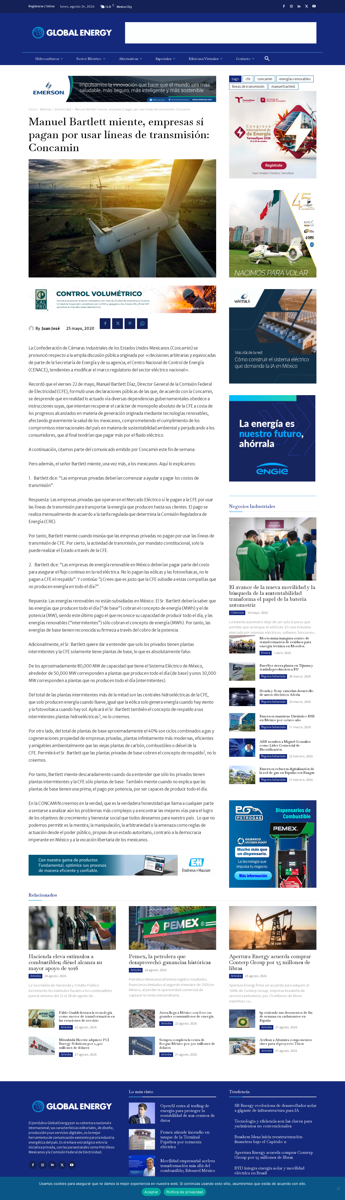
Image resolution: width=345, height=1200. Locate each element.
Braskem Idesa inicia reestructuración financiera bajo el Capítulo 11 (268, 1139)
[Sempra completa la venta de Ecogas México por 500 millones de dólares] (142, 1046)
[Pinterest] (130, 323)
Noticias (45, 109)
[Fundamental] (220, 32)
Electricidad (63, 109)
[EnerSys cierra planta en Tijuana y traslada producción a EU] (242, 671)
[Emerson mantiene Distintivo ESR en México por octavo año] (242, 722)
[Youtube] (314, 6)
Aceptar (151, 1192)
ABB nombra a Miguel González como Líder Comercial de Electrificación (285, 745)
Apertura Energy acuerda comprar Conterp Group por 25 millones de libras (270, 962)
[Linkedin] (298, 6)
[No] (338, 1188)
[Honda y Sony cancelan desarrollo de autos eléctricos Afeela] (242, 697)
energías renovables (295, 79)
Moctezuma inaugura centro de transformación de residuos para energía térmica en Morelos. (285, 642)
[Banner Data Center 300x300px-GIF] (272, 382)
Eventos (265, 653)
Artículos (35, 976)
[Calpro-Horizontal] (122, 317)
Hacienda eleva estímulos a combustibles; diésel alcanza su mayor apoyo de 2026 (65, 962)
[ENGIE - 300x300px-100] (272, 480)
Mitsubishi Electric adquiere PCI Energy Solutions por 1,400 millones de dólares (84, 1044)
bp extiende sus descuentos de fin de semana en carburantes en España (286, 1016)
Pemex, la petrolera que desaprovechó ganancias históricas (170, 959)
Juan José (51, 328)
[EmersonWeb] (122, 106)
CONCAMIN (264, 79)
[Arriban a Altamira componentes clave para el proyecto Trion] (242, 1046)
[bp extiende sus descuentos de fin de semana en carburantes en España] (242, 1018)
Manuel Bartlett (283, 86)
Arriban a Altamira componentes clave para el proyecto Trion (286, 1042)
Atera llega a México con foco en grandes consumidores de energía (186, 1014)
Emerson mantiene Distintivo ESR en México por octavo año (287, 718)
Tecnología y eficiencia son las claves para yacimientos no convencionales (273, 1123)
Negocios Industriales (273, 676)
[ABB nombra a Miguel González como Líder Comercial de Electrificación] (242, 747)
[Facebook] (283, 6)
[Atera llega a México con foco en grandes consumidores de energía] (142, 1018)
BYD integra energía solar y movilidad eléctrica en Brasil (269, 1170)
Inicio (32, 109)
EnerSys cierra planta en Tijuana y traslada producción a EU (286, 667)
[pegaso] (272, 276)
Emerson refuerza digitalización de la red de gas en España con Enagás (287, 771)
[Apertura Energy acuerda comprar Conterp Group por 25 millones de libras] (272, 928)
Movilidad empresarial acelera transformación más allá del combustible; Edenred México (187, 1165)
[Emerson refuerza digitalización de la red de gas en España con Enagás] (242, 775)
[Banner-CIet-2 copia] (272, 176)
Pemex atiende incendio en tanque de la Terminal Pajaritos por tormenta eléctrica (184, 1139)
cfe (248, 79)
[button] (267, 59)
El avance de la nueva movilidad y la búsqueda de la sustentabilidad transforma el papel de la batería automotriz (272, 596)
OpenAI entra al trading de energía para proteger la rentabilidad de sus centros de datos (187, 1113)
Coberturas (237, 612)
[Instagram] (291, 6)
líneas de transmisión (248, 86)
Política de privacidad (184, 1192)
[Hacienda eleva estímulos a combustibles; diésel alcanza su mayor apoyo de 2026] (72, 928)
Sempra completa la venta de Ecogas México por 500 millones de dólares (187, 1044)
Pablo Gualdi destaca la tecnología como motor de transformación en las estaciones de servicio (87, 1016)
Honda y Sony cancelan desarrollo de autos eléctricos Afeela (286, 693)
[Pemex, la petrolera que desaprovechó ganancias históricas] (172, 928)
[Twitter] (306, 6)
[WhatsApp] (142, 323)
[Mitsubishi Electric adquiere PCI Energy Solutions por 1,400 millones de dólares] (42, 1046)
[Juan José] (32, 328)
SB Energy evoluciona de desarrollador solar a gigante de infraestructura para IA (275, 1108)
